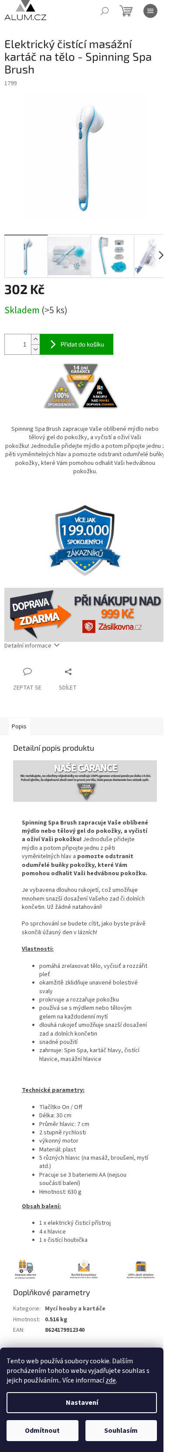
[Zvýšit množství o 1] (35, 339)
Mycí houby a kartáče (75, 1308)
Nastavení (82, 1402)
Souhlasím (121, 1430)
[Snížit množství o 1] (35, 349)
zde (110, 1380)
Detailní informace (27, 645)
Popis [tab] (19, 726)
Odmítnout (42, 1430)
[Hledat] (104, 11)
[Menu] (150, 11)
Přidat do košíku (82, 344)
